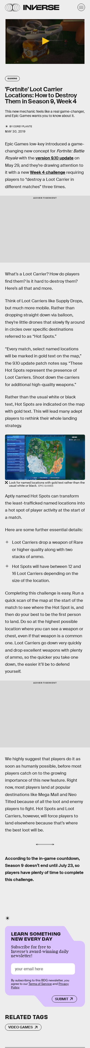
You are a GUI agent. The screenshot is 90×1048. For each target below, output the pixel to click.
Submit (61, 999)
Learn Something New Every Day (36, 935)
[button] (45, 41)
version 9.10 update (55, 158)
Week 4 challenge (47, 172)
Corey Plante (22, 126)
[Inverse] (41, 7)
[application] (45, 41)
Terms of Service (40, 984)
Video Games (20, 1027)
